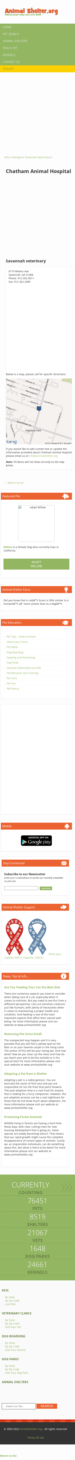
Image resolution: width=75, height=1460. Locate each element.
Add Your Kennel (15, 1350)
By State (10, 1297)
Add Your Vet (13, 1327)
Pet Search (11, 34)
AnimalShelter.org (31, 1429)
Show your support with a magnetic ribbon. (32, 955)
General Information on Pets (24, 668)
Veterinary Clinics (17, 642)
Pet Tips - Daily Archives (21, 636)
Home (7, 27)
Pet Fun (11, 683)
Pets (5, 1290)
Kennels (9, 55)
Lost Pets (10, 1304)
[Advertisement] (37, 112)
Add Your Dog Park (16, 1372)
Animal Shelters (15, 41)
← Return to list (13, 482)
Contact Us (11, 62)
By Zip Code (12, 1300)
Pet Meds (12, 647)
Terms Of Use (35, 1437)
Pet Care (12, 678)
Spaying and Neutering (21, 657)
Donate (8, 69)
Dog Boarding (15, 652)
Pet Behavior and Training (22, 673)
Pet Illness (13, 688)
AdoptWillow (36, 564)
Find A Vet (10, 48)
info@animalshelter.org (43, 456)
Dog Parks (13, 662)
